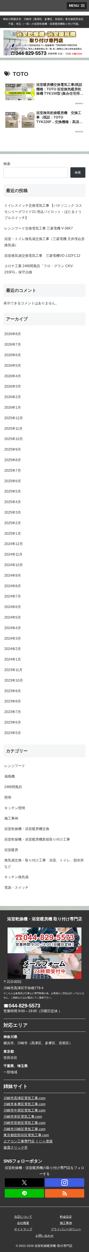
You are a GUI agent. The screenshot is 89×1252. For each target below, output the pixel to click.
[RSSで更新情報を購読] (64, 1193)
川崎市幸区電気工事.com (22, 1116)
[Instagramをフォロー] (64, 1182)
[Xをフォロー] (24, 1182)
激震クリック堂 (15, 1147)
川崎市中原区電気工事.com (24, 1110)
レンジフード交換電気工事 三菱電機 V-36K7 (38, 228)
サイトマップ (23, 1229)
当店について (23, 1216)
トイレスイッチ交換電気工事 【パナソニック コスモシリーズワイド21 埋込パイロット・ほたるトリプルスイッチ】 (43, 212)
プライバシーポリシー (66, 1229)
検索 (6, 164)
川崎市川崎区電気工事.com (24, 1129)
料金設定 (66, 1216)
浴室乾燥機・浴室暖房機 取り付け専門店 (44, 919)
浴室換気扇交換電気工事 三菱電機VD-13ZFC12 (44, 255)
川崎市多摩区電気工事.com (24, 1104)
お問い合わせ (44, 1235)
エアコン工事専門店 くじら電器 (28, 1141)
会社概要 (23, 1223)
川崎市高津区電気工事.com (24, 1098)
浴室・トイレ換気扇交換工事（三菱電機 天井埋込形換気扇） (44, 242)
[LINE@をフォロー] (24, 1193)
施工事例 (66, 1223)
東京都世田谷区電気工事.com (26, 1135)
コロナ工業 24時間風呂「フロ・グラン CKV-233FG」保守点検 (38, 269)
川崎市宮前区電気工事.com (24, 1123)
